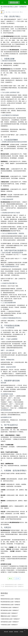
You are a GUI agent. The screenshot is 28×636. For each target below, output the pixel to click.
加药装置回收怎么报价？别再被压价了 (10, 621)
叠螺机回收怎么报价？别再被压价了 (9, 616)
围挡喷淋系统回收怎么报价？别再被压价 (10, 598)
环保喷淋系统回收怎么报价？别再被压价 (10, 604)
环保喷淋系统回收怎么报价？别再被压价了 (14, 584)
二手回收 (9, 12)
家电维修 (16, 631)
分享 (18, 578)
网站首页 (6, 631)
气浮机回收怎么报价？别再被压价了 (9, 624)
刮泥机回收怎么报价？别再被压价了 (9, 613)
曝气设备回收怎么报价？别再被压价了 (10, 610)
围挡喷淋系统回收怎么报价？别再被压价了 (14, 586)
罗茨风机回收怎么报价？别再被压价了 (10, 607)
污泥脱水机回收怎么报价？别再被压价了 (10, 619)
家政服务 (11, 631)
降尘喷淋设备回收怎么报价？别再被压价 (10, 601)
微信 (11, 578)
